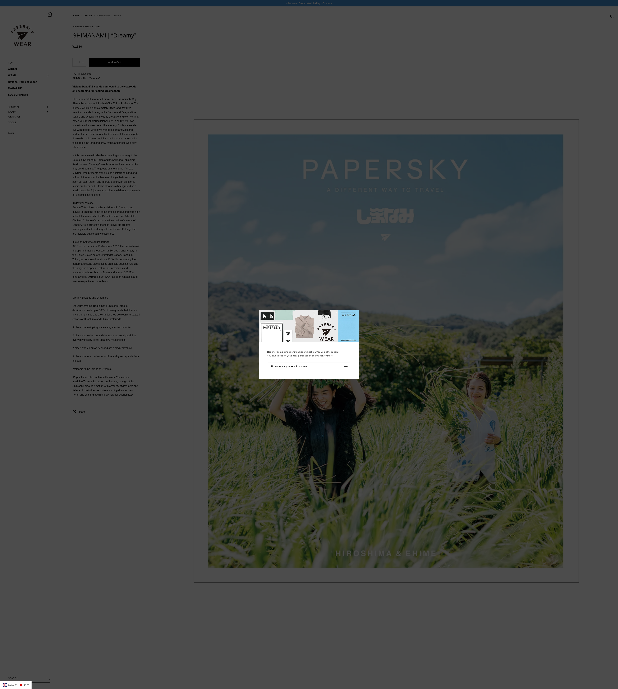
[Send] (346, 366)
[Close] (354, 315)
